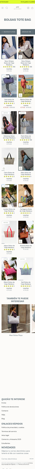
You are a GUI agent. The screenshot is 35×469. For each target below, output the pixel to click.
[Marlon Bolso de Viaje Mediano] (25, 86)
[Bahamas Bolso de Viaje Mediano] (9, 122)
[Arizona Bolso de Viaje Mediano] (25, 232)
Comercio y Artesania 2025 (11, 439)
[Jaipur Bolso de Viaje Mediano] (9, 232)
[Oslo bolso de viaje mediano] (9, 86)
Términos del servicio (9, 431)
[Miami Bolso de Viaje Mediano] (9, 268)
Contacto (5, 411)
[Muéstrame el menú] (2, 8)
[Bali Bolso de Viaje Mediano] (25, 268)
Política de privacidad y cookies (13, 427)
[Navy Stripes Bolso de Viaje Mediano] (9, 47)
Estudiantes (6, 443)
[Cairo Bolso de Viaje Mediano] (9, 159)
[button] (8, 67)
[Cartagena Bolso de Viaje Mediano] (25, 195)
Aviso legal (5, 435)
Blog (3, 419)
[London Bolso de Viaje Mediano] (9, 195)
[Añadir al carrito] (4, 57)
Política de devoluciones (10, 407)
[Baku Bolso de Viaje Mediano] (25, 159)
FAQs (3, 415)
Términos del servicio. (23, 464)
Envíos (4, 403)
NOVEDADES (8, 447)
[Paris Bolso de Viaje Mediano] (25, 122)
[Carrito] (32, 8)
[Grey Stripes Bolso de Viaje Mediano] (25, 47)
